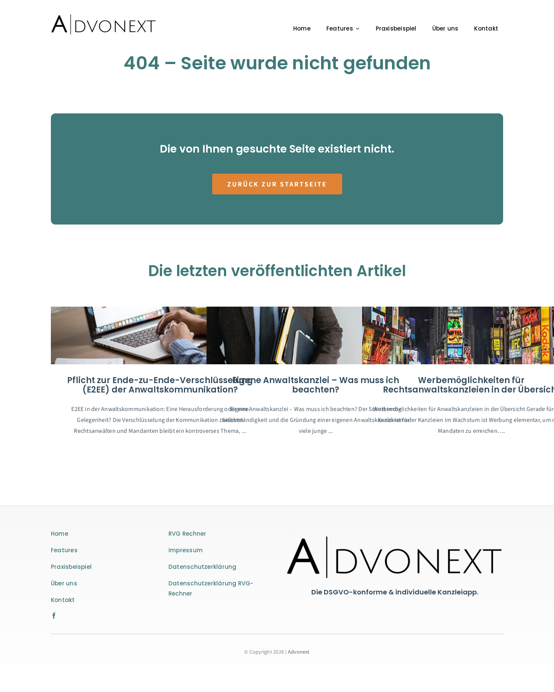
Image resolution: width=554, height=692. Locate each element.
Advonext (299, 651)
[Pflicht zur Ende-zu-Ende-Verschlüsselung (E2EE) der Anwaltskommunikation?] (160, 335)
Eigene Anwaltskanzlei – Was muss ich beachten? (315, 385)
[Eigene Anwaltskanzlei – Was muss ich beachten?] (316, 335)
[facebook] (54, 616)
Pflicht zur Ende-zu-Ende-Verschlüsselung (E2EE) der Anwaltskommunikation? (160, 385)
